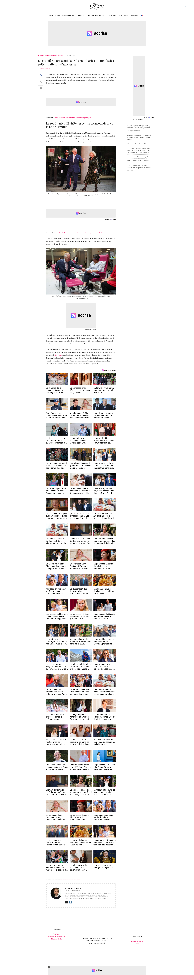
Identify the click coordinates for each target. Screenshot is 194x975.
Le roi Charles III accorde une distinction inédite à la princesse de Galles (78, 233)
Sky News (58, 355)
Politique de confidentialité (56, 936)
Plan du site (56, 934)
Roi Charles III (75, 879)
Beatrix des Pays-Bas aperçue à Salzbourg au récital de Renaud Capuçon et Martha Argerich (139, 137)
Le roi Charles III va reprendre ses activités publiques (72, 117)
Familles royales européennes (61, 16)
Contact (137, 944)
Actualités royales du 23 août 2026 (137, 144)
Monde (79, 16)
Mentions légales (56, 939)
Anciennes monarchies (95, 16)
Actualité (41, 55)
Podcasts (134, 16)
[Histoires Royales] (97, 6)
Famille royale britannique (54, 55)
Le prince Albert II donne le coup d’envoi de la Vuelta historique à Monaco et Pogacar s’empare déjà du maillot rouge (139, 158)
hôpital (68, 879)
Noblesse (112, 16)
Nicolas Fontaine (45, 69)
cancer (62, 879)
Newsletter (123, 16)
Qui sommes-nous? (137, 941)
